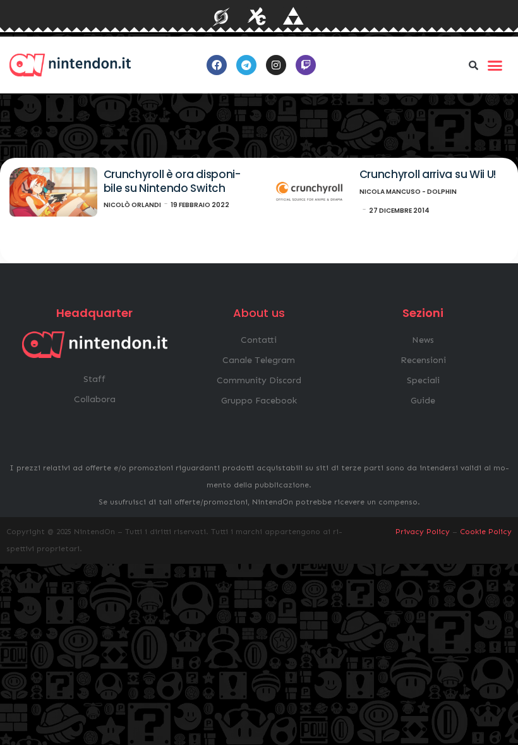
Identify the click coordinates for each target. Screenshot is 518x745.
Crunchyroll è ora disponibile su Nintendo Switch (172, 181)
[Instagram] (276, 65)
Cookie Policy (486, 531)
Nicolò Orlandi (132, 205)
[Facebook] (217, 65)
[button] (473, 65)
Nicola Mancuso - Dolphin (408, 191)
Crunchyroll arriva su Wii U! (428, 174)
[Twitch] (306, 65)
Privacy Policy (422, 531)
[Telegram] (246, 65)
